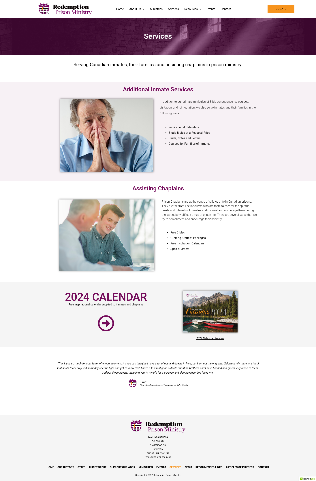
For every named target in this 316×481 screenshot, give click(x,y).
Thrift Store (97, 467)
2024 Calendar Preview (210, 338)
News (188, 467)
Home (120, 9)
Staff (81, 467)
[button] (137, 9)
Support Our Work (122, 467)
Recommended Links (208, 467)
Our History (65, 467)
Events (211, 9)
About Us (135, 9)
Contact (226, 9)
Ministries (156, 9)
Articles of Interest (240, 467)
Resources (191, 9)
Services (173, 9)
